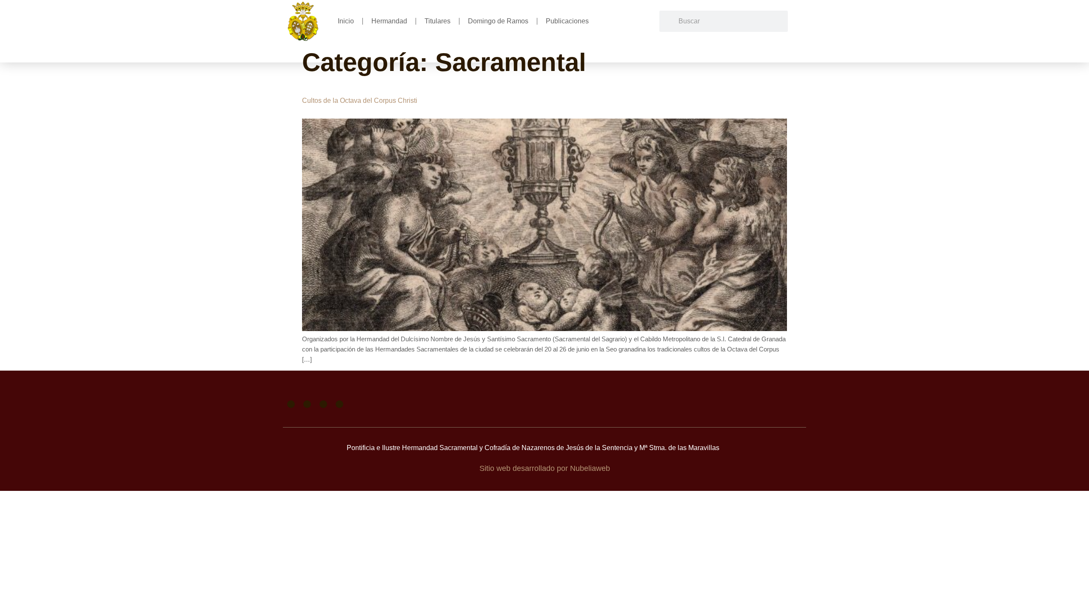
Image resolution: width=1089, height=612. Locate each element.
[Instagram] (323, 404)
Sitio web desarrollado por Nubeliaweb (544, 468)
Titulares (437, 21)
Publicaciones (567, 21)
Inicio (346, 21)
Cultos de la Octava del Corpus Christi (359, 100)
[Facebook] (291, 404)
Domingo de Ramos (498, 21)
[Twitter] (307, 404)
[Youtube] (339, 404)
